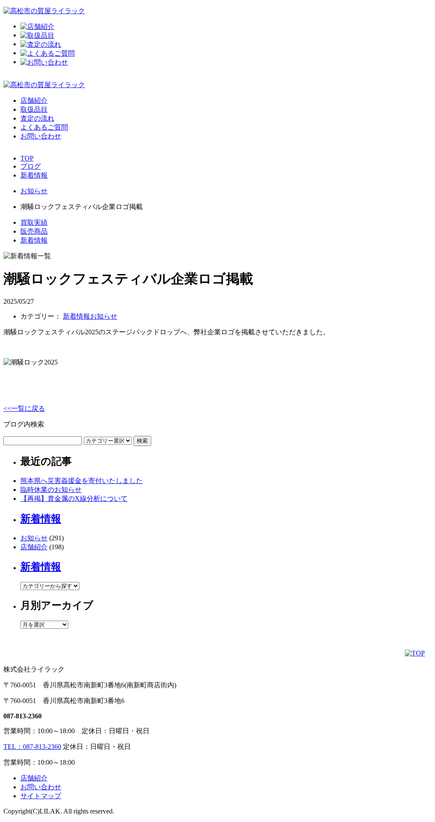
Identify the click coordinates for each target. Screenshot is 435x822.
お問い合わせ (40, 136)
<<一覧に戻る (24, 408)
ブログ (30, 166)
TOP (27, 158)
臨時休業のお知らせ (51, 489)
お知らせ (103, 316)
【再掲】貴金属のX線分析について (73, 498)
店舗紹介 (34, 100)
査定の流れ (37, 118)
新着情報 (34, 175)
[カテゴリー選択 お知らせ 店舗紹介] (77, 440)
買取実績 (34, 222)
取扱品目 (34, 109)
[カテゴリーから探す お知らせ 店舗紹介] (49, 585)
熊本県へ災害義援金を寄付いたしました (81, 480)
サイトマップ (40, 795)
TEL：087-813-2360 (32, 746)
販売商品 (34, 231)
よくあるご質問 (44, 127)
